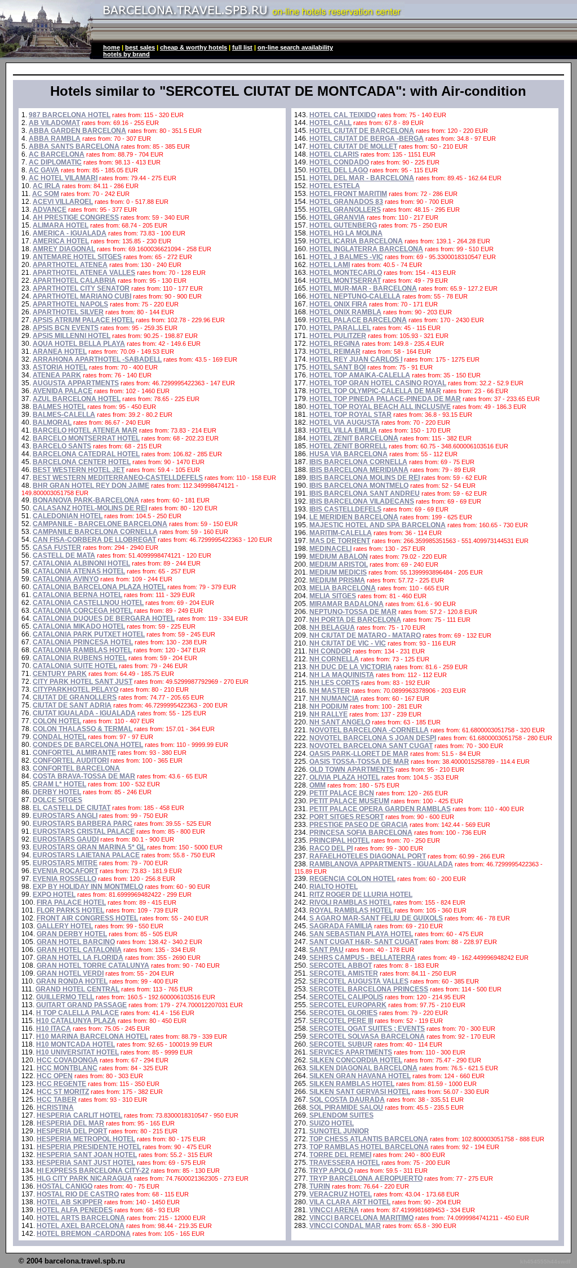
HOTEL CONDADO (339, 162)
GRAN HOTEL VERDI (70, 973)
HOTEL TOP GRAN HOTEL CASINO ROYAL (377, 383)
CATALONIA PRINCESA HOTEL (83, 642)
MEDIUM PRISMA (337, 580)
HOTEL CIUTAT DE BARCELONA (361, 131)
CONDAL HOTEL (59, 737)
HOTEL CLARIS (334, 154)
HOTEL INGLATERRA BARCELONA (366, 249)
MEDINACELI (330, 549)
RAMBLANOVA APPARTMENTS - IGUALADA (381, 864)
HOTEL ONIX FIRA (338, 304)
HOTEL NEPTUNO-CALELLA (355, 296)
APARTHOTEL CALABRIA (74, 280)
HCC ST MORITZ (63, 1092)
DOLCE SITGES (57, 800)
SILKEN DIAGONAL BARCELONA (363, 1068)
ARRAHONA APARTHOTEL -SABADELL (97, 359)
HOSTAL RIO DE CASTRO (78, 1194)
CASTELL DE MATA (64, 555)
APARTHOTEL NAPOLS (70, 304)
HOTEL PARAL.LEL (340, 328)
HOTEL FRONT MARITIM (348, 194)
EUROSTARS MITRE (65, 863)
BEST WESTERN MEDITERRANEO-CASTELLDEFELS (118, 478)
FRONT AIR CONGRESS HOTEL (87, 918)
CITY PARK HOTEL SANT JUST (82, 682)
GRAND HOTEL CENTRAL (77, 989)
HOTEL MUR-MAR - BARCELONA (363, 288)
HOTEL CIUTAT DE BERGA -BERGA (366, 139)
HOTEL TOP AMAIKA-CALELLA (359, 375)
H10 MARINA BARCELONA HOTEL (92, 1036)
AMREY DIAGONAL (64, 249)
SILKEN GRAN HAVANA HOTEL (360, 1076)
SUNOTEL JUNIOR (339, 1131)
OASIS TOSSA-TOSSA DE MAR (359, 762)
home (111, 47)
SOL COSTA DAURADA (347, 1100)
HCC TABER (57, 1100)
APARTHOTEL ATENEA (70, 265)
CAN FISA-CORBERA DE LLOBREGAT (94, 540)
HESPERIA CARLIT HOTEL (79, 1115)
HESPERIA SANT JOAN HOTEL (87, 1155)
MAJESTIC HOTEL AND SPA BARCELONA (377, 525)
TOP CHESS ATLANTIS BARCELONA (368, 1139)
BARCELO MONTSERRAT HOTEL (86, 438)
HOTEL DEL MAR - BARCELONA (361, 178)
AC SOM (45, 194)
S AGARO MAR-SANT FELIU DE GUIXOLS (376, 918)
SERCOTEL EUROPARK (348, 1005)
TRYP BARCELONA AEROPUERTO (366, 1178)
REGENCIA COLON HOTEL (352, 879)
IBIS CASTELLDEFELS (345, 509)
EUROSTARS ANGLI (65, 816)
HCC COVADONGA (67, 1060)
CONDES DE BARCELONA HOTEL (88, 745)
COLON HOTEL (57, 721)
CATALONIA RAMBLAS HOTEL (82, 650)
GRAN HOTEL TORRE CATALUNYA (93, 965)
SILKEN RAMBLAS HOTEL (351, 1084)
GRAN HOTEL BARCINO (76, 942)
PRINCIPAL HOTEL (339, 840)
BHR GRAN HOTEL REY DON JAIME (91, 486)
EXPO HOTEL (54, 894)
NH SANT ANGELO (339, 722)
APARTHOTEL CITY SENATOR (81, 288)
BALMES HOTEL (59, 407)
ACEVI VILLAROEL (63, 202)
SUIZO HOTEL (331, 1123)
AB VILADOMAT (54, 123)
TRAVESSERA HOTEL (344, 1163)
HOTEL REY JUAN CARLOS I (355, 359)
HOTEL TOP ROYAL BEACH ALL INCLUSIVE (380, 407)
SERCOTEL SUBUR (340, 1044)
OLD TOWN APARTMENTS (351, 769)
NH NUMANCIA (334, 698)
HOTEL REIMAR (335, 351)
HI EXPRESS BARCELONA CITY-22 (93, 1170)
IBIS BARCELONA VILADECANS (361, 501)
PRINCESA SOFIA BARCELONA (360, 833)
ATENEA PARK (57, 375)
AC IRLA (46, 186)
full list (242, 47)
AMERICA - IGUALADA (69, 233)
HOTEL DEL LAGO (338, 170)
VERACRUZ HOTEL (340, 1194)
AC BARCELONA (57, 154)
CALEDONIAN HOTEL (68, 516)
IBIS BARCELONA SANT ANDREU (364, 493)
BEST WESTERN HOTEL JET (79, 470)
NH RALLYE (328, 714)
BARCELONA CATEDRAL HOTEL (86, 454)
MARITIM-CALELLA (340, 533)
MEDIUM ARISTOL (338, 564)
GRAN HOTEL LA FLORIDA (80, 958)
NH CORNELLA (334, 659)
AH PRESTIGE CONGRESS (76, 217)
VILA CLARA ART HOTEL (349, 1202)
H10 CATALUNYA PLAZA (76, 1021)
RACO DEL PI (331, 848)
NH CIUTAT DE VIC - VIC (347, 643)
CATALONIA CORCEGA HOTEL (82, 611)
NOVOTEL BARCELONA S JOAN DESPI (372, 738)
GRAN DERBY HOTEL (72, 934)
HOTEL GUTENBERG (343, 225)
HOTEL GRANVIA (337, 217)
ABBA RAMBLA (55, 139)
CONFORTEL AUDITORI (71, 760)
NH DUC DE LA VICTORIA (350, 667)
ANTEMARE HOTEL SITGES (77, 257)
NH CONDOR (330, 651)
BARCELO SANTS (62, 446)
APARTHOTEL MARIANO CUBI (82, 296)
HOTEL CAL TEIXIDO (342, 115)
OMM (317, 785)
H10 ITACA (53, 1029)
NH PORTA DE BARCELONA (355, 620)
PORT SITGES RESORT (346, 817)
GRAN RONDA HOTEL (72, 981)
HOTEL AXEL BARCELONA (81, 1226)
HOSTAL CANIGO (64, 1186)
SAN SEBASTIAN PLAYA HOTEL (361, 934)
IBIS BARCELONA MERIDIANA (359, 470)
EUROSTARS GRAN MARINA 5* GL (89, 847)
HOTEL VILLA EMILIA (343, 430)
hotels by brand (126, 54)
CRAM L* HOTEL (59, 784)
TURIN (319, 1186)
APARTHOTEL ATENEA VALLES (84, 273)
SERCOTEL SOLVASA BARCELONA (367, 1036)
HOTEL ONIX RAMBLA (345, 312)
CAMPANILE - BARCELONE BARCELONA (100, 524)
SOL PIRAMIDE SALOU (346, 1107)
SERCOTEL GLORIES (343, 1013)
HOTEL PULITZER (337, 336)
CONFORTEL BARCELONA (76, 768)
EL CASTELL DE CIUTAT (71, 808)
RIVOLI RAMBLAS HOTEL (350, 902)
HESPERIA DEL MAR (70, 1123)
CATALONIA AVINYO (66, 579)
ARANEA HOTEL (60, 351)
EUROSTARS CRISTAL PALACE (84, 831)
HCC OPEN (55, 1076)
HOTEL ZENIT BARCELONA (353, 438)
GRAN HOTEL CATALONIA (79, 950)
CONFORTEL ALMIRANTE (74, 753)
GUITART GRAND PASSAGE (81, 1005)
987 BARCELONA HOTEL (69, 115)
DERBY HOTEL (57, 792)
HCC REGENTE (61, 1084)
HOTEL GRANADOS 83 (346, 202)
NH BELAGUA (332, 627)
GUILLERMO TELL (65, 997)
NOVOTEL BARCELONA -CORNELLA (369, 730)
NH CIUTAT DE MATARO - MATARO (365, 635)
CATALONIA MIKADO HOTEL (79, 626)
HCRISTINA (55, 1107)
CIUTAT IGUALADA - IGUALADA (84, 713)
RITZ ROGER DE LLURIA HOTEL (360, 894)
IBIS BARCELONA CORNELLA (358, 462)
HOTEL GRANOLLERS (345, 209)
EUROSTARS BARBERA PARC (82, 823)
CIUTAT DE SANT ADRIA (72, 705)
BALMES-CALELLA (64, 415)
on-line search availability (295, 47)
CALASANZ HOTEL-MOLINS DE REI (90, 508)
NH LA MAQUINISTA (341, 675)
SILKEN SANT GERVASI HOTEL (359, 1092)
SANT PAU (326, 950)
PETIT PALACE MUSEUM (349, 801)
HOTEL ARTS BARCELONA (81, 1218)
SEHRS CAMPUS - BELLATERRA (362, 958)
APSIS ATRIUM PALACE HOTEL (83, 320)
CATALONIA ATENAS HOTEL (79, 571)
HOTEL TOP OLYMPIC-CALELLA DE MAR (375, 391)
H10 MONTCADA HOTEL (75, 1044)
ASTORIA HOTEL (60, 367)
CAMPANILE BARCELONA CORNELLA (95, 532)
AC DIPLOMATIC (55, 162)
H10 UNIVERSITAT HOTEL (77, 1052)
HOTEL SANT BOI (337, 367)
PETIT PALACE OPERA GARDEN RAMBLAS (380, 809)
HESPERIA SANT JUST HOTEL (86, 1163)
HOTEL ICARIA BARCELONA (356, 241)
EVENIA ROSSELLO (64, 879)
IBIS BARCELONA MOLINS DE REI (364, 478)
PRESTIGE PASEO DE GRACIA (358, 825)
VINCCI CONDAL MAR (345, 1226)
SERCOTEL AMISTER (343, 973)
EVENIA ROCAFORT (65, 871)
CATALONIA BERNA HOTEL (77, 595)
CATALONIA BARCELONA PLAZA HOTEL (99, 587)
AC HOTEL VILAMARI (63, 178)
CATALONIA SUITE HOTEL (75, 666)
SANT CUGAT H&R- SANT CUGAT (363, 942)
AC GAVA (44, 170)
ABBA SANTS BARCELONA (74, 146)
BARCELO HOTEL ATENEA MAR (85, 430)
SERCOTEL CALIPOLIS (346, 997)
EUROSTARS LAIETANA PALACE (86, 855)
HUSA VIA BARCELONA (348, 454)
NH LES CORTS (334, 683)
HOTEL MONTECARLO (345, 273)
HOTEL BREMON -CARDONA (84, 1234)
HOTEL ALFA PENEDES (75, 1210)
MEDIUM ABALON (338, 556)
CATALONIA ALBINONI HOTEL (81, 563)
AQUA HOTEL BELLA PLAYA (79, 344)
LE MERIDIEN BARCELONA (353, 517)
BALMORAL (52, 422)
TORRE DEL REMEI (340, 1155)
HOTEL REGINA (334, 344)
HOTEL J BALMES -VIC (346, 257)
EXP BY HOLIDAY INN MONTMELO (88, 887)
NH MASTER (329, 691)
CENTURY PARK (60, 674)
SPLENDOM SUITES (341, 1115)
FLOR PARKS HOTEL (70, 910)
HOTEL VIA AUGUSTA (344, 422)
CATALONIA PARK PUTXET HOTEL (89, 634)
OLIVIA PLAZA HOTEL (344, 777)
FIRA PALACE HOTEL (71, 902)
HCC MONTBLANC (67, 1068)
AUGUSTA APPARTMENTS (76, 383)
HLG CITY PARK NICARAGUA (84, 1178)
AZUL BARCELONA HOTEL (77, 399)
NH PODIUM (328, 706)
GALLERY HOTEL (65, 926)
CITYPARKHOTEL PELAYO (75, 689)
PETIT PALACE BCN (341, 793)
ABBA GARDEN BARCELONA (77, 131)
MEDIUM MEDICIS (338, 572)
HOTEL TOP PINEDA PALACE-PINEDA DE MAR (385, 399)
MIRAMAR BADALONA (346, 604)
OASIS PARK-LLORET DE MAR (359, 754)
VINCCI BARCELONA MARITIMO (361, 1218)
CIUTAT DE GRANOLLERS (75, 697)
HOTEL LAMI (329, 265)
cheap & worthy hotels (193, 47)
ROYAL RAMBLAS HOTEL (351, 910)
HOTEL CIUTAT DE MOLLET (353, 146)
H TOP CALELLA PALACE (77, 1013)
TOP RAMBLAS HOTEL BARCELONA (369, 1147)
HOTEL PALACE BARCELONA (358, 320)
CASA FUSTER (57, 547)
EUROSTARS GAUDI (66, 839)
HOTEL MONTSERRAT (345, 280)
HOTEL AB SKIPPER (70, 1202)
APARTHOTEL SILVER (68, 312)
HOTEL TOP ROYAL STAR (350, 415)
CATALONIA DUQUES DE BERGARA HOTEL (104, 618)
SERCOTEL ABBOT (340, 965)
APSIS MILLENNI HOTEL (71, 336)
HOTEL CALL (330, 123)
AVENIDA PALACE (62, 391)
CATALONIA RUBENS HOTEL (80, 658)
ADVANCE (49, 209)
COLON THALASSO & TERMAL (82, 729)
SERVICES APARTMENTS (350, 1052)
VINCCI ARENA (334, 1210)
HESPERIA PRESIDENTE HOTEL (89, 1147)
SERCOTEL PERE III (341, 1021)
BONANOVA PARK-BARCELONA (86, 500)
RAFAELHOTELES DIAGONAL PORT (367, 856)
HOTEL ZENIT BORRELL (348, 446)
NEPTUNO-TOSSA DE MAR (353, 612)
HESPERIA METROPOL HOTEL (86, 1139)
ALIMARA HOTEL (60, 225)
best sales (140, 47)
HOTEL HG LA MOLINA (346, 233)
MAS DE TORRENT (339, 541)
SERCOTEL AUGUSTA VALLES (359, 981)
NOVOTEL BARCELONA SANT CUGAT (371, 746)
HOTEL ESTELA (334, 186)
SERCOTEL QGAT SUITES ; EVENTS (367, 1029)
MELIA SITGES (332, 596)
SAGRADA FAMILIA (340, 926)
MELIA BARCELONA (342, 588)
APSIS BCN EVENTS (66, 328)
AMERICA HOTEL (61, 241)
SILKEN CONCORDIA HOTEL (355, 1060)
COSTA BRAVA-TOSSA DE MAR (84, 776)
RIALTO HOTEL (333, 887)
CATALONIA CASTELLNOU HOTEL (88, 603)
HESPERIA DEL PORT (72, 1131)
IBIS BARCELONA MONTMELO (359, 486)
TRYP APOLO (331, 1170)
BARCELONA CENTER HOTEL (82, 462)
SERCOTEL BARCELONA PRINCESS (368, 989)
